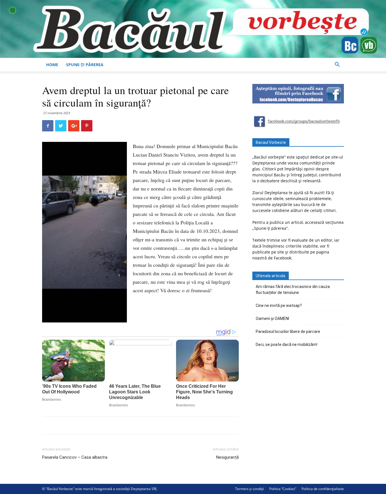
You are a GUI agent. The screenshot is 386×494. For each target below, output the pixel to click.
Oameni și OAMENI (272, 318)
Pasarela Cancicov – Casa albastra (74, 457)
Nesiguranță (227, 457)
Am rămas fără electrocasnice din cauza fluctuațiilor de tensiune (293, 289)
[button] (337, 65)
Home (52, 64)
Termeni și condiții (249, 488)
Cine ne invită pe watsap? (279, 305)
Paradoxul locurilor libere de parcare (288, 331)
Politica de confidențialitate (323, 488)
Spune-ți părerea (84, 64)
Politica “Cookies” (282, 488)
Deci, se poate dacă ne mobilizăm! (286, 344)
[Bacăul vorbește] (193, 29)
